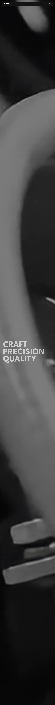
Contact (50, 3)
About (40, 3)
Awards (29, 3)
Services (45, 3)
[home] (15, 3)
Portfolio (34, 3)
